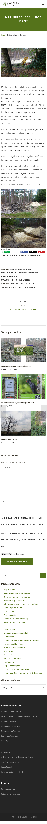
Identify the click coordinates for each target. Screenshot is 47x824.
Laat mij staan (9, 637)
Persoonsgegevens (8, 789)
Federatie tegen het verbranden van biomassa (17, 757)
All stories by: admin (23, 310)
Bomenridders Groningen (10, 726)
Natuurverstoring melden (10, 794)
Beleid (12, 284)
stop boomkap (9, 662)
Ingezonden (29, 284)
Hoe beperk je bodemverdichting (16, 619)
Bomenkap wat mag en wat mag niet (17, 597)
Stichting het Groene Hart (10, 762)
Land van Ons (6, 752)
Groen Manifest (9, 611)
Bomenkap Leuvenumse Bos (20, 269)
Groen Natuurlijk (10, 615)
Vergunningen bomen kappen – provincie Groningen (23, 673)
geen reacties (35, 255)
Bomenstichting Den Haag (10, 731)
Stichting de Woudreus (12, 655)
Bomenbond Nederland (9, 721)
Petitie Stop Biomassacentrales (15, 648)
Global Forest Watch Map (13, 608)
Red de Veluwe (9, 651)
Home (3, 35)
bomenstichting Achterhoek (14, 600)
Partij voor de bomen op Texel (12, 772)
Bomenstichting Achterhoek (11, 711)
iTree (5, 626)
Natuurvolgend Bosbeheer (13, 644)
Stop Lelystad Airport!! (12, 666)
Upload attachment (23, 540)
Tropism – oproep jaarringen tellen (16, 669)
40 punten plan (9, 590)
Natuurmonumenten (27, 287)
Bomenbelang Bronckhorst (10, 741)
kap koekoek (33, 273)
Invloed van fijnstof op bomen (14, 622)
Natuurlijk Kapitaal (9, 287)
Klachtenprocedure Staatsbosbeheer (17, 633)
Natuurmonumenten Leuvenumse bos (15, 280)
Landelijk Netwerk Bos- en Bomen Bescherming (21, 640)
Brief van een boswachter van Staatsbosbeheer (21, 604)
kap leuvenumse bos (9, 276)
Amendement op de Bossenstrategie (17, 593)
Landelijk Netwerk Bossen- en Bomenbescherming (19, 716)
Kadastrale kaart (10, 629)
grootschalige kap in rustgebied (14, 273)
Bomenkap (20, 284)
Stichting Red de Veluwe (12, 658)
